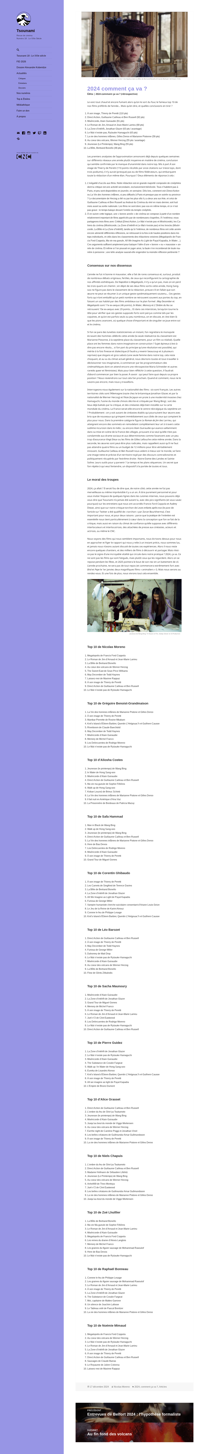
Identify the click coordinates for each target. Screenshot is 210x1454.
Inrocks (168, 225)
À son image (93, 113)
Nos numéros (23, 93)
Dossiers (22, 88)
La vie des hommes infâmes (101, 136)
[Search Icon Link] (34, 50)
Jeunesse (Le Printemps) (100, 144)
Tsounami (26, 31)
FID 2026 (21, 61)
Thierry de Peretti (110, 113)
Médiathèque (23, 105)
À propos (21, 116)
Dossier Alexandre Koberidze (31, 67)
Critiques (22, 78)
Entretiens (22, 83)
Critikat (118, 221)
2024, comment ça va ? (146, 1387)
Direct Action (93, 117)
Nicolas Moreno (122, 1387)
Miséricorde (93, 121)
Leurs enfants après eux (150, 508)
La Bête (91, 148)
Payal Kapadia (160, 240)
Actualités (22, 73)
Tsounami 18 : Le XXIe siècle (31, 56)
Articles (163, 1387)
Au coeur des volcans (98, 140)
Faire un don (23, 110)
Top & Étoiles (23, 99)
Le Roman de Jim (96, 125)
